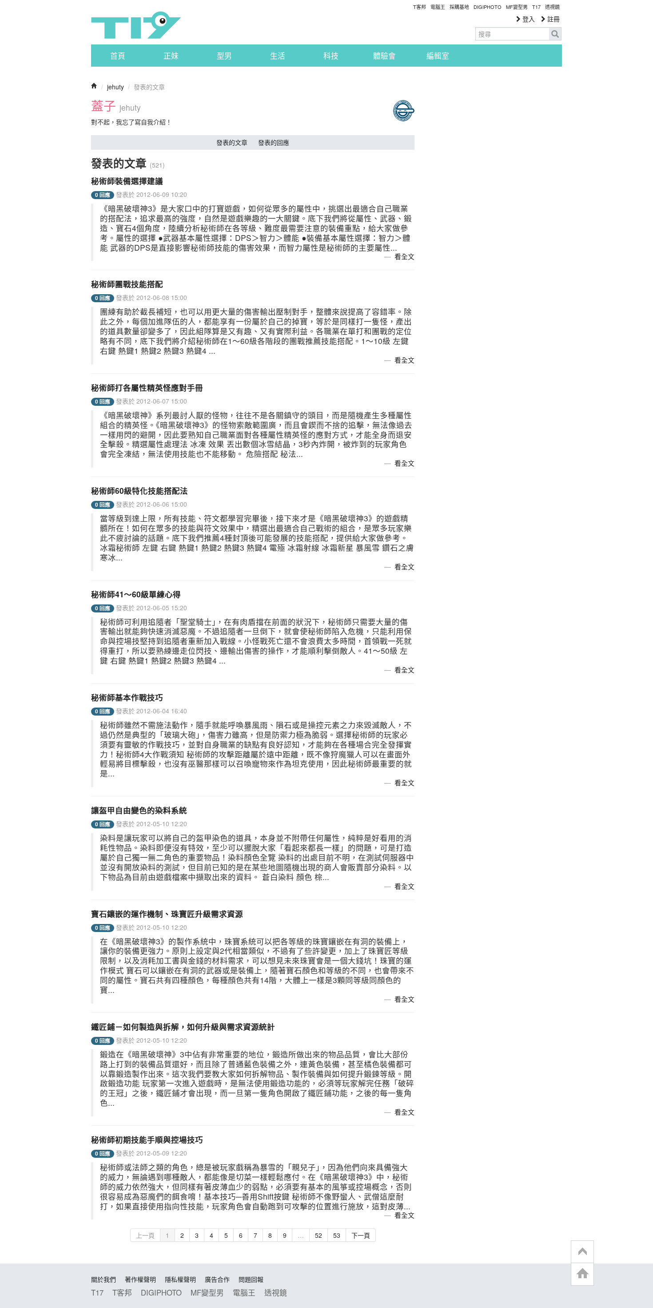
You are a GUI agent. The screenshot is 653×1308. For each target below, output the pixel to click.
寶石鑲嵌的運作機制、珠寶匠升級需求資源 (167, 913)
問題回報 (251, 1279)
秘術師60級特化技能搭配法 (139, 490)
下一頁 (360, 1235)
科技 (330, 55)
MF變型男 (517, 6)
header (582, 1252)
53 (336, 1235)
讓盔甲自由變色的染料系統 (139, 810)
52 (318, 1235)
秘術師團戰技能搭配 (127, 283)
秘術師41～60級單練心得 (136, 594)
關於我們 (103, 1279)
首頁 (117, 55)
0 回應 (102, 195)
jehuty (115, 86)
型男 (224, 55)
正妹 (171, 55)
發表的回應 (273, 142)
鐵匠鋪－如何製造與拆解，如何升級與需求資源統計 (183, 1026)
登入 (528, 18)
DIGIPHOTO (488, 6)
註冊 (552, 18)
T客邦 (419, 6)
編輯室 (437, 55)
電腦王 (437, 6)
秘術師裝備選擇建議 (127, 180)
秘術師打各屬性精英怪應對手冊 (147, 387)
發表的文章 (231, 142)
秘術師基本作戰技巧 (127, 697)
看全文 (404, 256)
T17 (136, 25)
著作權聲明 (140, 1279)
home (582, 1274)
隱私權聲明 (180, 1279)
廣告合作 (217, 1279)
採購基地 (459, 6)
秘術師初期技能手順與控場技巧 (147, 1139)
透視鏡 (552, 6)
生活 (277, 55)
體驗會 (384, 55)
